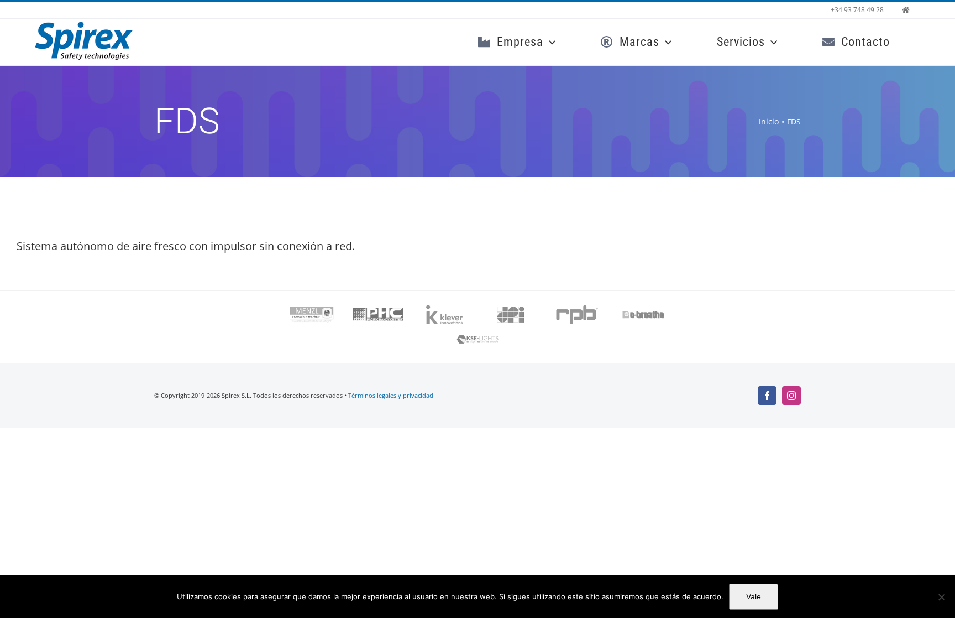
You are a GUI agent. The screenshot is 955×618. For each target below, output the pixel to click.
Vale (753, 596)
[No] (941, 597)
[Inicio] (905, 10)
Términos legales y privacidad (390, 395)
